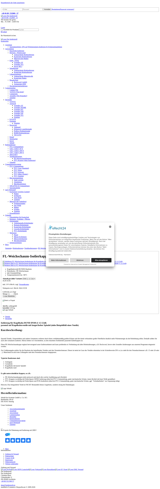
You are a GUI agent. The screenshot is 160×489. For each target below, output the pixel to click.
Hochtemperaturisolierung (18, 86)
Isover (12, 141)
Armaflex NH (19, 111)
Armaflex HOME (20, 107)
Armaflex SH (18, 113)
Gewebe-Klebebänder (21, 229)
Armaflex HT (18, 109)
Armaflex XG (19, 64)
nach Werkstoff (10, 190)
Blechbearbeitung (20, 184)
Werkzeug (13, 233)
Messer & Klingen (20, 237)
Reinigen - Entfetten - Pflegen (20, 219)
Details (7, 317)
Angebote (8, 45)
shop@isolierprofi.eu (8, 485)
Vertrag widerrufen (11, 464)
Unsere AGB (9, 458)
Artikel (4, 32)
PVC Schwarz (19, 172)
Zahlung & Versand (12, 454)
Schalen (16, 209)
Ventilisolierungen (16, 156)
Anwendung (9, 49)
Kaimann (13, 121)
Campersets (14, 94)
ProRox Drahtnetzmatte (22, 131)
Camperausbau (10, 88)
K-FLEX (13, 119)
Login (3, 28)
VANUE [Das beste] (17, 92)
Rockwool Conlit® (20, 82)
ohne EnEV (14, 154)
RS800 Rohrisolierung (21, 133)
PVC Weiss (18, 170)
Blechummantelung (16, 178)
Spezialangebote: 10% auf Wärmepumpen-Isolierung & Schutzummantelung (36, 47)
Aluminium (18, 182)
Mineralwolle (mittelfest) (18, 201)
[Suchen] (2, 30)
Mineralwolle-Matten (21, 59)
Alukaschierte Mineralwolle (23, 76)
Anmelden (47, 9)
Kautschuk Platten (20, 78)
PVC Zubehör (19, 176)
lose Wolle (17, 205)
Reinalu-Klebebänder (21, 225)
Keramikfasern (15, 213)
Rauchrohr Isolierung (17, 51)
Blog (7, 245)
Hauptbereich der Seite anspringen (12, 3)
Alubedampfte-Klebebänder (23, 223)
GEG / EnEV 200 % (17, 152)
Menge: (5, 294)
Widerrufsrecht (10, 462)
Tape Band (17, 198)
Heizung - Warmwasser (18, 53)
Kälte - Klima (14, 60)
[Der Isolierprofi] (9, 16)
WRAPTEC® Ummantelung (20, 186)
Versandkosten (24, 284)
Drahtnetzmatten (19, 203)
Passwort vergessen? (67, 9)
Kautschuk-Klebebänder (22, 227)
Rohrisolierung (10, 145)
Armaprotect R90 (20, 84)
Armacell (13, 104)
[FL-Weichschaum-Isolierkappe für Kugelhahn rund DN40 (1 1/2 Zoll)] (31, 261)
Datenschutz (9, 456)
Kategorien (4, 41)
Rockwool (13, 125)
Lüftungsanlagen (15, 74)
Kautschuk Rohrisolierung (23, 57)
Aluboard (17, 127)
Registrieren (55, 9)
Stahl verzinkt (18, 180)
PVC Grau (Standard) (21, 168)
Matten (16, 207)
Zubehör (12, 98)
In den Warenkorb (9, 296)
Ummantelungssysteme (13, 164)
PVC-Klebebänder (20, 231)
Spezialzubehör (15, 188)
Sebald (12, 143)
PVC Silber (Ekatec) (21, 174)
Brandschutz (14, 80)
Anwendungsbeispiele (17, 409)
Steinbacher (14, 139)
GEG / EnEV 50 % (16, 149)
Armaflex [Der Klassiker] (18, 96)
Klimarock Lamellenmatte (23, 129)
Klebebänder (14, 221)
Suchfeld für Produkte (11, 30)
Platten (16, 194)
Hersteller (8, 100)
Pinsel (16, 235)
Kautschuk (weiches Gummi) (20, 192)
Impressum (9, 460)
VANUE (13, 102)
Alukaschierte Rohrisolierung (24, 55)
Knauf (12, 137)
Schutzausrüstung (16, 243)
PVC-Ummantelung (16, 147)
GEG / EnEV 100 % (17, 151)
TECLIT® (17, 135)
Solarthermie (14, 68)
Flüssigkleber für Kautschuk (19, 217)
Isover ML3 (18, 66)
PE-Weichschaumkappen (22, 158)
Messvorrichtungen (20, 239)
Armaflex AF (18, 62)
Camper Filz (14, 90)
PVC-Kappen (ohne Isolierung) (25, 160)
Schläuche (17, 196)
